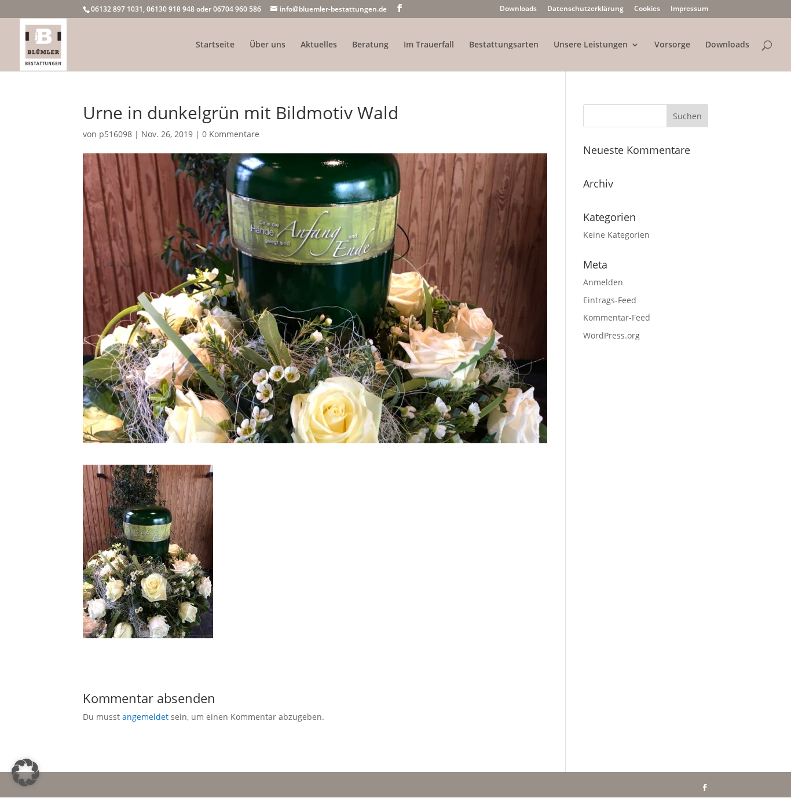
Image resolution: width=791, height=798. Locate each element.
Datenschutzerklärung (585, 9)
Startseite (215, 45)
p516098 (115, 133)
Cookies (647, 9)
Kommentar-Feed (616, 317)
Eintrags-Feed (609, 300)
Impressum (689, 9)
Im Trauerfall (429, 45)
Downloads (518, 9)
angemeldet (145, 716)
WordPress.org (611, 335)
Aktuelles (319, 45)
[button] (25, 772)
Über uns (267, 45)
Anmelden (603, 282)
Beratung (370, 45)
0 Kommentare (230, 133)
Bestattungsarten (504, 45)
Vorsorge (672, 45)
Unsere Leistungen (591, 45)
